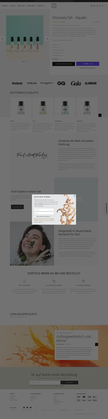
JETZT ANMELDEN (44, 220)
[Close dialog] (74, 195)
